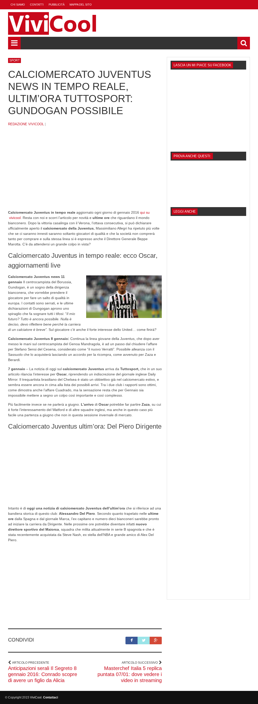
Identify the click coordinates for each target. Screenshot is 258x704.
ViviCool (36, 697)
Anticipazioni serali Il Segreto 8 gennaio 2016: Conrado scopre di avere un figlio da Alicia (42, 674)
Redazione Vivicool (26, 124)
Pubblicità (56, 4)
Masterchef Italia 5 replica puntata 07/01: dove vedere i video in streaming (130, 674)
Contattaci (50, 697)
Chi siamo (18, 4)
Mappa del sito (81, 4)
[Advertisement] (85, 172)
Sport (14, 60)
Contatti (37, 4)
